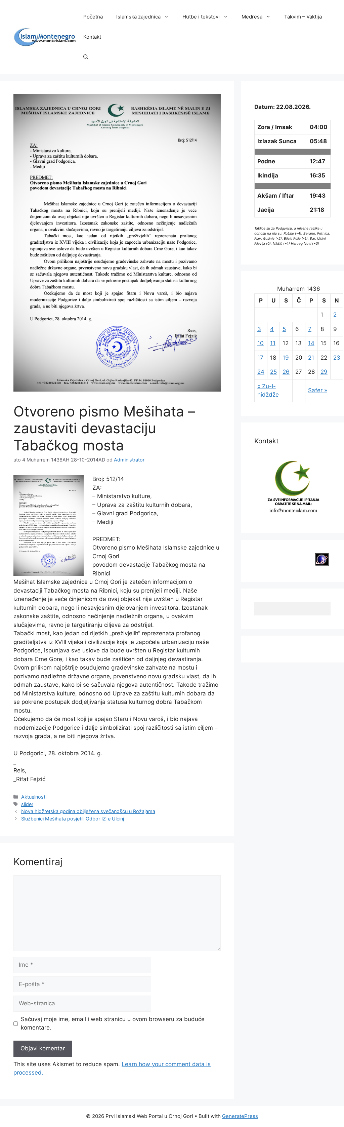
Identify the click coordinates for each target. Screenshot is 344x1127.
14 (311, 343)
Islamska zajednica (138, 16)
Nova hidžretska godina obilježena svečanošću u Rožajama (88, 811)
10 (260, 343)
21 (311, 357)
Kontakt (92, 37)
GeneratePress (240, 1116)
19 (286, 357)
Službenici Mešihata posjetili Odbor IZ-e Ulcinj (72, 818)
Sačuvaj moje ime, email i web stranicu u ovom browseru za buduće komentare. (113, 1023)
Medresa (252, 16)
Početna (93, 16)
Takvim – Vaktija (303, 16)
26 (286, 371)
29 (324, 371)
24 (260, 371)
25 (273, 371)
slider (27, 804)
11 (272, 343)
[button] (86, 57)
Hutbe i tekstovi (201, 16)
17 (260, 357)
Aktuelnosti (33, 797)
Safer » (317, 390)
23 (336, 357)
